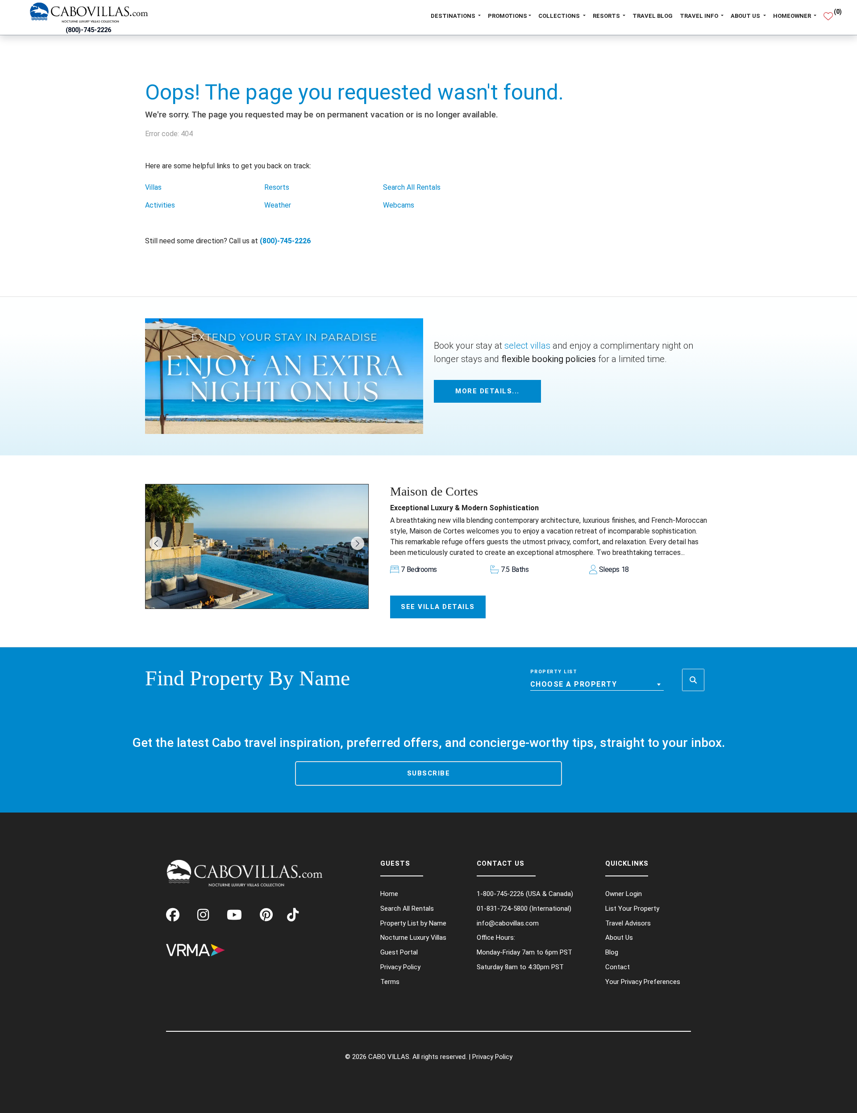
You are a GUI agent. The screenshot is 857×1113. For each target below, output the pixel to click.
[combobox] (597, 684)
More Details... (487, 391)
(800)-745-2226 (88, 30)
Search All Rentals (412, 187)
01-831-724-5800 (502, 909)
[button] (156, 543)
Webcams (398, 205)
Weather (277, 205)
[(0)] (828, 12)
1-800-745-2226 (500, 894)
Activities (160, 205)
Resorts (276, 187)
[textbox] (597, 684)
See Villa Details (438, 607)
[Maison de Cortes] (257, 546)
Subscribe (428, 773)
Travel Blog (652, 16)
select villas (527, 345)
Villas (153, 187)
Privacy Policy (492, 1057)
